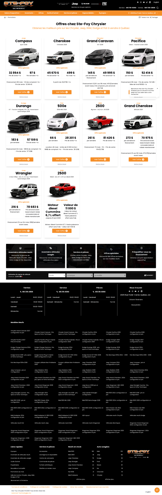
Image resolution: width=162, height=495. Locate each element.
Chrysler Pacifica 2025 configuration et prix (113, 333)
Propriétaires (15, 465)
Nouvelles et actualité (18, 468)
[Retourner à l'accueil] (5, 17)
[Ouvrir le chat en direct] (157, 490)
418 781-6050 (131, 8)
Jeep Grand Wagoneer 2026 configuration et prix (44, 386)
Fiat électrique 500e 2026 (19, 362)
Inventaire (29, 13)
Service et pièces (70, 13)
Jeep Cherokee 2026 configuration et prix (89, 363)
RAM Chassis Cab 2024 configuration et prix (113, 409)
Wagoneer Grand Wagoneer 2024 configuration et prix (139, 424)
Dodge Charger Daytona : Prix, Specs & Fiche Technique (44, 348)
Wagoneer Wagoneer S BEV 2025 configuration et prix (69, 439)
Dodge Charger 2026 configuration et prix (113, 341)
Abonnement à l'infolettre (19, 480)
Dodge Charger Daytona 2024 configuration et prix (21, 348)
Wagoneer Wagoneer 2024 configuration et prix (91, 431)
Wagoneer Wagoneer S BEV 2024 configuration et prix (43, 439)
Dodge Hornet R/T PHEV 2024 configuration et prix (67, 356)
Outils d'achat (53, 13)
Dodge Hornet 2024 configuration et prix (136, 348)
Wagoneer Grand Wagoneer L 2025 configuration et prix (68, 431)
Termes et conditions (19, 487)
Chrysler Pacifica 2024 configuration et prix (89, 333)
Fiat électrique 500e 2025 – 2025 (140, 355)
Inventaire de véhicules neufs (20, 455)
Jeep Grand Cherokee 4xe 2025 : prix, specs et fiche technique (45, 378)
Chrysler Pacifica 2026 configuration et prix (137, 333)
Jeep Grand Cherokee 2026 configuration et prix (20, 378)
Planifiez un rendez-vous (47, 468)
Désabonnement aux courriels (97, 487)
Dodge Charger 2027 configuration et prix (137, 341)
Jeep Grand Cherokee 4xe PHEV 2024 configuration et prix (68, 378)
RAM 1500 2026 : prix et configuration (18, 401)
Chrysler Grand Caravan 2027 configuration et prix (20, 332)
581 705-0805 (150, 8)
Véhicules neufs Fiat (17, 423)
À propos (102, 13)
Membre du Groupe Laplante (81, 7)
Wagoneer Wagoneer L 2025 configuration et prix (20, 439)
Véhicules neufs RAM (65, 423)
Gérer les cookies (76, 487)
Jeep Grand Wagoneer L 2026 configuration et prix (68, 386)
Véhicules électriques (113, 423)
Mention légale (23, 97)
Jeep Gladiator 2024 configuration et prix (41, 371)
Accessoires (43, 451)
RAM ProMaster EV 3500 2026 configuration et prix (67, 416)
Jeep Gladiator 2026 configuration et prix (89, 371)
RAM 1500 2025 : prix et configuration (137, 394)
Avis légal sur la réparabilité (48, 455)
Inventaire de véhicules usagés (21, 458)
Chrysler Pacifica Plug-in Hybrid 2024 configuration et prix (45, 341)
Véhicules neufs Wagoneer (91, 423)
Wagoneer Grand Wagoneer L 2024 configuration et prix (44, 431)
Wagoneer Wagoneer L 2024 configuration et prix (139, 431)
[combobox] (57, 275)
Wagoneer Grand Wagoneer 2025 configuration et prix (20, 431)
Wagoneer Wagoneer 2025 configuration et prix (115, 431)
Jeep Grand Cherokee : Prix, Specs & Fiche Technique (91, 378)
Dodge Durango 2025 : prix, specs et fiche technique (91, 348)
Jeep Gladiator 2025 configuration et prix (65, 371)
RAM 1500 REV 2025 (64, 400)
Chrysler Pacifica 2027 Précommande (18, 341)
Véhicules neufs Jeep (42, 423)
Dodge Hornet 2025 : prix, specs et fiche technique (21, 356)
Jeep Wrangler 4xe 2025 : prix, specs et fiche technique (68, 394)
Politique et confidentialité (40, 487)
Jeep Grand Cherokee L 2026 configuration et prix (20, 386)
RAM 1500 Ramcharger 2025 (91, 400)
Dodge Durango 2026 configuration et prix (113, 348)
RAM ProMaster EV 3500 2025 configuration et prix (44, 416)
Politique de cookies (60, 487)
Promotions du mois (17, 472)
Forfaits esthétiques (46, 465)
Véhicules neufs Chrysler (114, 415)
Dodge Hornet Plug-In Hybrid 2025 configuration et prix (44, 356)
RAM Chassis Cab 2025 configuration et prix (137, 409)
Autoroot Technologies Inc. (21, 493)
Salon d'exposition (12, 13)
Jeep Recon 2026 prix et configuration (90, 386)
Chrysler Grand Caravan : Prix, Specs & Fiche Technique (44, 333)
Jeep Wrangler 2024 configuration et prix (41, 394)
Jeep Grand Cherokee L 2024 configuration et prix (115, 378)
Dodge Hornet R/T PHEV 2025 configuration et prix (91, 356)
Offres (41, 13)
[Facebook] (138, 2)
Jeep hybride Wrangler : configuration (90, 394)
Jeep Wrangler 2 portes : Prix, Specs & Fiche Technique (139, 386)
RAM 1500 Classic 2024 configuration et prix (42, 401)
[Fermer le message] (157, 88)
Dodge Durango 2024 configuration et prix (65, 348)
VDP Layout (86, 415)
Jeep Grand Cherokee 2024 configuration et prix (139, 371)
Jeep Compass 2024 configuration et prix (113, 363)
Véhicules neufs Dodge (137, 415)
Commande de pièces (46, 461)
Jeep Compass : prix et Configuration (137, 363)
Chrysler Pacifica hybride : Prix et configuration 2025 (69, 341)
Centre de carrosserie (46, 458)
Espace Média (88, 13)
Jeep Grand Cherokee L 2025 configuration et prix (139, 378)
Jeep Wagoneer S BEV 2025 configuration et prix (115, 386)
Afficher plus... (81, 479)
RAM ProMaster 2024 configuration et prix (17, 416)
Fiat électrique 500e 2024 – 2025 (117, 355)
